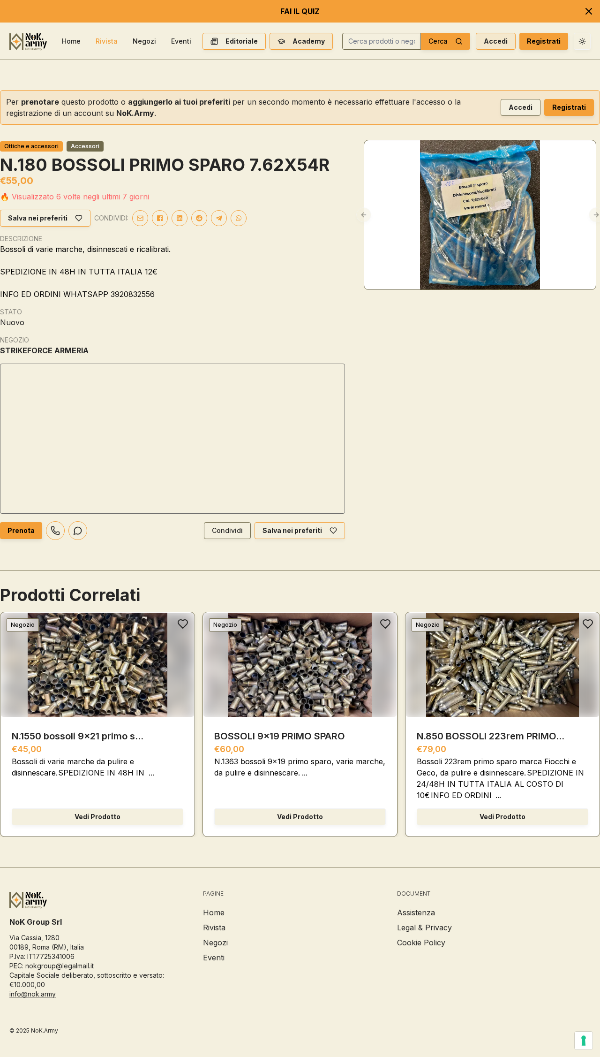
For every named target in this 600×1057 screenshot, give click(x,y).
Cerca (438, 41)
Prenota (21, 530)
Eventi (181, 41)
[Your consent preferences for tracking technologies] (583, 1040)
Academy (308, 41)
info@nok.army (32, 994)
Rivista (107, 41)
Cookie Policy (421, 942)
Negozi (144, 41)
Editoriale (241, 41)
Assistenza (416, 912)
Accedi (496, 41)
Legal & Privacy (424, 927)
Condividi (227, 530)
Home (71, 41)
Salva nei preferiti (38, 218)
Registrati (544, 41)
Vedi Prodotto (97, 817)
